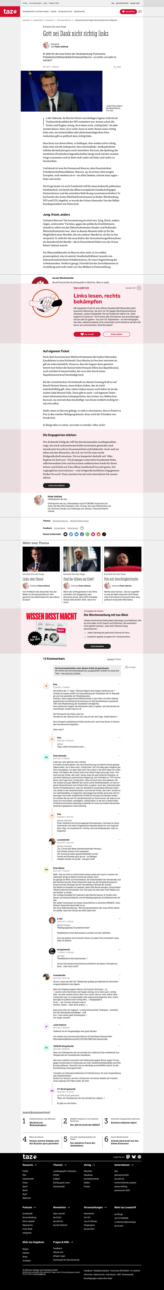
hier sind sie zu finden (70, 673)
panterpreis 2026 (122, 1190)
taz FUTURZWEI (121, 1218)
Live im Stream (90, 1221)
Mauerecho (28, 1225)
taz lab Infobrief (60, 1225)
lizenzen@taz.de (40, 1274)
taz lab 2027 (89, 1229)
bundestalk (28, 1213)
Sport (25, 1186)
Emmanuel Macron (64, 20)
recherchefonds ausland (125, 1182)
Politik (25, 1171)
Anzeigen (27, 1260)
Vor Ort (87, 1217)
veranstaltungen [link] (35, 3)
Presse (87, 1186)
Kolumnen (49, 20)
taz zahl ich (119, 1179)
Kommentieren (60, 528)
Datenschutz (99, 1274)
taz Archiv (118, 1226)
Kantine (26, 1253)
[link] (36, 11)
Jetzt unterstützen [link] (56, 485)
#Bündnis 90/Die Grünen (79, 521)
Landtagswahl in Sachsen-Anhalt (65, 1173)
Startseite (26, 20)
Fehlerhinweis (72, 528)
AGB (119, 1274)
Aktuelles (88, 1171)
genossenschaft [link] (122, 3)
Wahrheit (27, 1198)
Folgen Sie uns (119, 1157)
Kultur (25, 1182)
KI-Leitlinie (135, 1270)
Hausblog (88, 1175)
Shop (25, 1256)
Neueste (110, 659)
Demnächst (89, 1213)
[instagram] (139, 1158)
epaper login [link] (135, 3)
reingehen (27, 1233)
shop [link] (45, 3)
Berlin (25, 1190)
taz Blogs (118, 1214)
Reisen (26, 1249)
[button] (140, 11)
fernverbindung (29, 1217)
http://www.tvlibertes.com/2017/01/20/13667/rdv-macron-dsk (80, 1039)
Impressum (111, 1274)
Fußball (56, 1179)
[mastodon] (128, 1158)
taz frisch (57, 1217)
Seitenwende (127, 1274)
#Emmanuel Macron (60, 521)
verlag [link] (25, 3)
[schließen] (139, 288)
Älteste (118, 659)
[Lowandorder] (52, 841)
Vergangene (89, 1225)
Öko (24, 1175)
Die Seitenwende (91, 1179)
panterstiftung (120, 1186)
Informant (88, 1274)
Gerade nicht (130, 288)
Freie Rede (27, 1229)
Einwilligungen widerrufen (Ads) (98, 1278)
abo (116, 1171)
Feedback (57, 1248)
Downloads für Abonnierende (66, 1260)
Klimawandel (59, 1186)
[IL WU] (52, 920)
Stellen (87, 1182)
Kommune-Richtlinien (120, 1270)
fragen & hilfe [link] (54, 3)
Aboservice (58, 1252)
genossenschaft (121, 1175)
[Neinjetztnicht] (52, 951)
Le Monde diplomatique (125, 1222)
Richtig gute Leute (61, 1182)
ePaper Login (59, 1256)
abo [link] (112, 3)
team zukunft (59, 1213)
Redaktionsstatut (102, 1270)
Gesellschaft (38, 20)
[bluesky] (134, 1158)
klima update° (29, 1221)
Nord (25, 1194)
